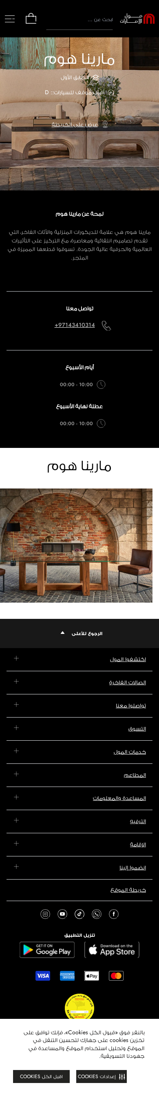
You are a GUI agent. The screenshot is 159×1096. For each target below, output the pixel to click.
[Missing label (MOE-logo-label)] (137, 18)
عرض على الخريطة (75, 124)
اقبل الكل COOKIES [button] (41, 1076)
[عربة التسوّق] (31, 23)
